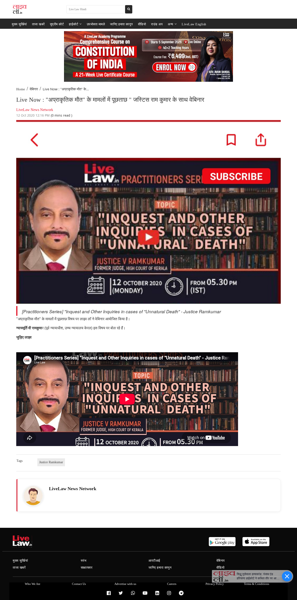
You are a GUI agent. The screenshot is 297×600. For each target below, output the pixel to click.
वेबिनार (34, 89)
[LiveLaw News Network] (33, 495)
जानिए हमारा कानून (121, 24)
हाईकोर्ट (73, 24)
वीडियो (142, 24)
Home (20, 89)
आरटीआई (154, 560)
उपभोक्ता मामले (96, 24)
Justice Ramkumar (51, 462)
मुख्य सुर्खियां (19, 24)
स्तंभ (84, 560)
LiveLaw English (194, 24)
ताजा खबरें (38, 24)
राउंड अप (157, 24)
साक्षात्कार (87, 567)
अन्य (170, 24)
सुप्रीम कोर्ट (57, 24)
